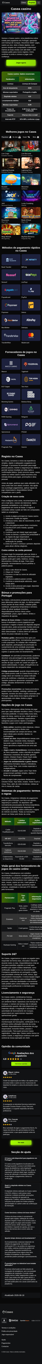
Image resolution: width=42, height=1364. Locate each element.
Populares (5, 137)
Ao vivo (15, 137)
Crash (25, 137)
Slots (34, 137)
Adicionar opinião (21, 1064)
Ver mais (21, 1142)
